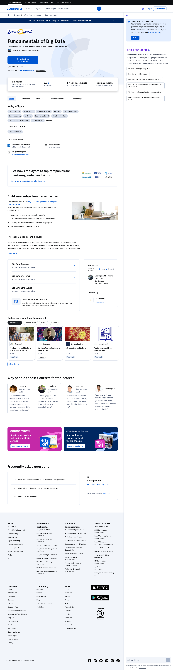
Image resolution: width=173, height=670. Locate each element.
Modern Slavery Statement (74, 625)
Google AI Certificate (44, 530)
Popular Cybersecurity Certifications (102, 568)
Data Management (51, 15)
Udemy (10, 643)
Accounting (12, 526)
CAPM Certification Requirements (100, 531)
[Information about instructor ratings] (100, 269)
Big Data (57, 111)
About (11, 98)
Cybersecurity (13, 533)
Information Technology (32, 15)
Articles (68, 614)
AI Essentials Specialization (74, 530)
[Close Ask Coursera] (143, 9)
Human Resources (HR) (16, 544)
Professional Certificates (17, 611)
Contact (68, 611)
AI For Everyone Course (73, 537)
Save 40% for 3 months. (81, 20)
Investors (68, 593)
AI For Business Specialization (75, 533)
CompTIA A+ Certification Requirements (102, 537)
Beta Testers (41, 596)
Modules (39, 98)
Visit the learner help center (98, 484)
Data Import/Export (42, 116)
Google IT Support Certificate (47, 545)
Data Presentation (70, 111)
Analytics (28, 116)
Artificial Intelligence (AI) (16, 530)
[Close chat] (169, 15)
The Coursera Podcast (45, 603)
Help (66, 603)
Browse (17, 15)
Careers (11, 600)
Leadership (12, 596)
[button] (38, 9)
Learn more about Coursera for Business (28, 181)
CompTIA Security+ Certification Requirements (103, 543)
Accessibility (69, 607)
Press (67, 589)
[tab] (14, 323)
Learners (40, 589)
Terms (67, 596)
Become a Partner (14, 632)
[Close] (114, 20)
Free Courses (13, 639)
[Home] (9, 15)
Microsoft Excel (13, 548)
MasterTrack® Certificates (17, 614)
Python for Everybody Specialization (73, 570)
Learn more (41, 70)
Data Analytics (13, 537)
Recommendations (58, 98)
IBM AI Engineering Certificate (47, 558)
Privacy (67, 600)
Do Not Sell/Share (71, 628)
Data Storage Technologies (19, 120)
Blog (38, 600)
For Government (14, 625)
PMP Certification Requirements (100, 562)
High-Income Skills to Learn (103, 551)
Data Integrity (28, 111)
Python (10, 555)
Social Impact (12, 635)
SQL (9, 558)
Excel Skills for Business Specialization (73, 549)
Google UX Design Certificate (47, 555)
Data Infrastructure (59, 116)
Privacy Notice (154, 32)
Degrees (11, 618)
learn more (106, 493)
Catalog (10, 603)
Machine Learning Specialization (71, 558)
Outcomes (25, 98)
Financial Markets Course (74, 553)
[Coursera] (14, 9)
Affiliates (68, 621)
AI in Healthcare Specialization (75, 540)
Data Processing (15, 116)
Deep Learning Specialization (75, 544)
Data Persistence (15, 132)
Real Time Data (38, 120)
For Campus (12, 628)
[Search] (99, 9)
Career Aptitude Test (101, 526)
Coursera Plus (13, 607)
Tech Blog (40, 607)
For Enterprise (13, 621)
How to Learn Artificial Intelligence (101, 556)
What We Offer (13, 593)
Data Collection (14, 111)
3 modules (17, 81)
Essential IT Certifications (103, 548)
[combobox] (68, 9)
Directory (68, 618)
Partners (40, 593)
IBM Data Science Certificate (47, 568)
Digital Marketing (14, 541)
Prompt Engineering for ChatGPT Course (73, 564)
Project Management (15, 551)
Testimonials (78, 98)
